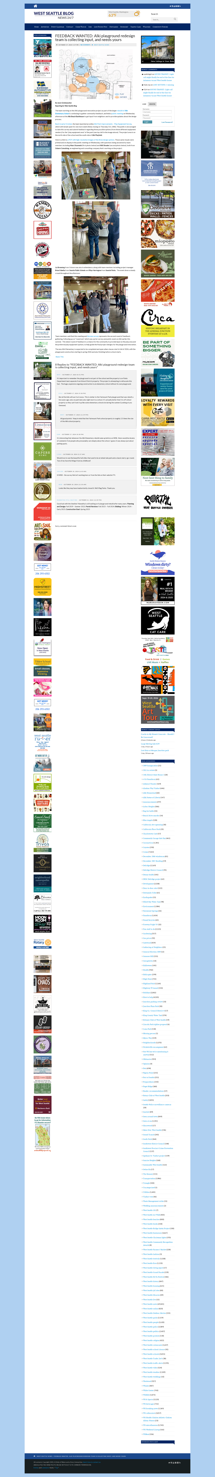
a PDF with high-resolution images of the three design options (90, 140)
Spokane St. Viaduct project (154, 1156)
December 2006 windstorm (153, 856)
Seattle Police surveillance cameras (157, 1105)
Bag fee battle (148, 811)
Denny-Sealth (148, 875)
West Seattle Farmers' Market (154, 1250)
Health (146, 970)
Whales (146, 1386)
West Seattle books (150, 1224)
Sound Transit (148, 1135)
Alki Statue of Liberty (151, 797)
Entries (36, 1468)
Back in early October (63, 124)
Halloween (147, 965)
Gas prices (147, 938)
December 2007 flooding (152, 861)
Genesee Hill (148, 956)
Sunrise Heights (149, 1160)
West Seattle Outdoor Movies (154, 1313)
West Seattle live (149, 1300)
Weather (146, 27)
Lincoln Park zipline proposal (155, 1024)
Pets (144, 1068)
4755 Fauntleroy (149, 779)
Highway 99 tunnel (150, 988)
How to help (148, 997)
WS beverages (148, 1404)
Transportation (149, 1178)
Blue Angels (148, 820)
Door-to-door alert (150, 888)
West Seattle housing (151, 1286)
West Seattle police (150, 1327)
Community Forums (160, 27)
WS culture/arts (149, 1413)
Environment (148, 906)
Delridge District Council (153, 870)
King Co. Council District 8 (153, 1011)
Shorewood (147, 1126)
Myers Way (147, 1038)
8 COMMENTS (86, 45)
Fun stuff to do (149, 929)
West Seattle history (151, 1281)
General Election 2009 (152, 952)
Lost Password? (167, 122)
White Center (148, 1390)
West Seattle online (150, 1309)
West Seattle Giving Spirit (153, 1268)
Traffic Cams (135, 27)
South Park (147, 1139)
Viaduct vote (148, 1197)
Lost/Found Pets (100, 27)
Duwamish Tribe (149, 893)
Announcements (149, 802)
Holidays (146, 993)
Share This (60, 357)
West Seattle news (101, 45)
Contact (69, 27)
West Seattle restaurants (152, 1345)
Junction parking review (153, 1002)
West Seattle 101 (149, 1210)
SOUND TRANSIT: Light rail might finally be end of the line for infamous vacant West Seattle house (158, 77)
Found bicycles (149, 920)
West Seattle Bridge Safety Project (156, 1228)
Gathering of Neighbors (152, 947)
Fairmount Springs (150, 911)
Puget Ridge (147, 1086)
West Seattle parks (150, 1318)
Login (144, 104)
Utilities (146, 1192)
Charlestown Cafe (150, 834)
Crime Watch (80, 27)
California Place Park (151, 829)
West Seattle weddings (152, 1377)
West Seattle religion (151, 1340)
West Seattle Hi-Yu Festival (153, 1277)
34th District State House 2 (153, 775)
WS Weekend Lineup (151, 1430)
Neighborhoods (149, 1043)
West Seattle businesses (152, 1233)
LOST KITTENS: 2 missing (163, 85)
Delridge (146, 865)
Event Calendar (57, 27)
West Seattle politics (151, 1331)
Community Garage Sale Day (154, 838)
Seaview (146, 1112)
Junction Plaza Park (151, 1006)
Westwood (147, 1381)
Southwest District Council (153, 1144)
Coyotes (146, 847)
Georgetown (148, 961)
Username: (146, 109)
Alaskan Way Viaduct (151, 788)
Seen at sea (147, 1121)
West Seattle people (150, 1322)
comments (45, 1468)
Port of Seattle (148, 1077)
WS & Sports (148, 1399)
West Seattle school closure (154, 1349)
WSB (60, 484)
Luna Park (147, 1029)
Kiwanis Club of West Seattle (154, 1020)
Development (148, 884)
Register (152, 104)
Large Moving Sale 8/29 (150, 744)
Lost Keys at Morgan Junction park (155, 750)
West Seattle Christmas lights (154, 1237)
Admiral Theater (149, 784)
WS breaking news (150, 1408)
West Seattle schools (151, 1354)
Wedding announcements (153, 1206)
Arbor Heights (149, 806)
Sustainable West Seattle (152, 1165)
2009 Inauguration (150, 766)
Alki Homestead (149, 793)
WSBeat (146, 1434)
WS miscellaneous (150, 1425)
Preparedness (148, 1082)
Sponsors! (124, 27)
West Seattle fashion (151, 1254)
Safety (145, 1100)
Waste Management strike (153, 1201)
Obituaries (113, 27)
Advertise (45, 27)
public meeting (117, 113)
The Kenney (148, 1174)
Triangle (146, 1183)
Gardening (147, 934)
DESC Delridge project (152, 879)
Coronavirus (148, 843)
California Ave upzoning (153, 825)
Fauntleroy (147, 915)
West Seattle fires (150, 1263)
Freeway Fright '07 (150, 924)
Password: (146, 115)
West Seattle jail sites (151, 1290)
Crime (145, 852)
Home (36, 27)
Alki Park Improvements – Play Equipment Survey (113, 124)
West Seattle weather (151, 1372)
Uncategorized (149, 1187)
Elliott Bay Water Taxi (151, 902)
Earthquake (147, 897)
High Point (147, 979)
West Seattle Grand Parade (153, 1272)
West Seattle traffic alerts (153, 1363)
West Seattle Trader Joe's (153, 1358)
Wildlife (146, 1395)
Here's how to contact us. (92, 1462)
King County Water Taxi (152, 1015)
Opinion (146, 1064)
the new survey (93, 336)
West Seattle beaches (151, 1219)
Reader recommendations (153, 1091)
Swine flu (146, 1169)
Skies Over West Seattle (152, 1130)
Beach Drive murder (151, 816)
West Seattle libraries (151, 1295)
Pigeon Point (148, 1073)
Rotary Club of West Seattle (154, 1095)
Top (56, 1468)
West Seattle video (150, 1368)
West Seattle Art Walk (151, 1215)
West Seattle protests (151, 1336)
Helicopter (147, 974)
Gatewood (147, 943)
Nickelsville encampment (153, 1047)
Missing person (149, 1033)
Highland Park (149, 984)
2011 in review (149, 770)
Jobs (90, 27)
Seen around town (150, 1116)
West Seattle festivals (151, 1259)
